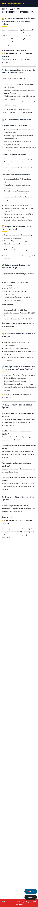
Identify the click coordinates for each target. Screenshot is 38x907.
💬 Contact (30, 897)
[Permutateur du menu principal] (34, 4)
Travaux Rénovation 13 (13, 3)
